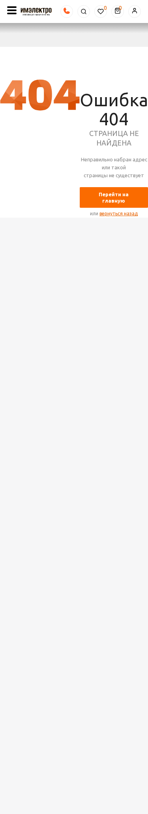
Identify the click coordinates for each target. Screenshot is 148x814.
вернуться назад (118, 213)
